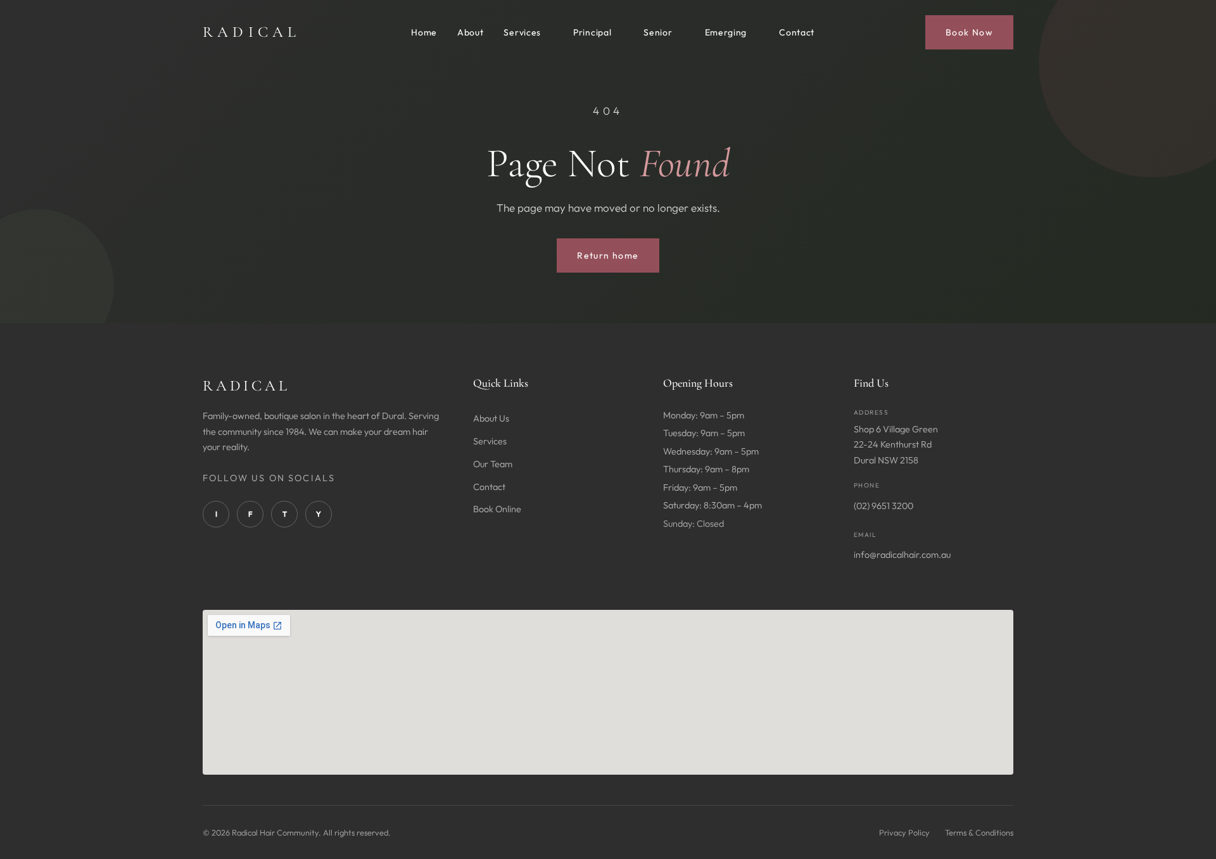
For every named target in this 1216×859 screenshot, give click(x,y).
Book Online (497, 509)
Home (424, 32)
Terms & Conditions (979, 832)
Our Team (492, 464)
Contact (796, 32)
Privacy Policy (904, 832)
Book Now (969, 32)
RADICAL (251, 32)
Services (522, 32)
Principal (592, 32)
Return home (607, 255)
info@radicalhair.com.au (902, 554)
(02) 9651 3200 (883, 506)
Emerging (726, 32)
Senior (657, 32)
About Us (491, 418)
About (470, 32)
